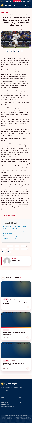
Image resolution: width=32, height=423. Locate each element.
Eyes (17, 246)
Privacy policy (21, 399)
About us (3, 399)
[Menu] (29, 5)
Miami (10, 248)
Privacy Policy (4, 402)
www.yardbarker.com (8, 215)
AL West (7, 12)
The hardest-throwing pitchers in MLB (14, 236)
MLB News (13, 29)
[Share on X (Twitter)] (11, 51)
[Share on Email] (22, 51)
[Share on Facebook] (7, 51)
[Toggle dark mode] (25, 5)
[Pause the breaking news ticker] (30, 1)
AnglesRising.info (10, 5)
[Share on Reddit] (18, 51)
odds (17, 248)
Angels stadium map (6, 409)
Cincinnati (10, 246)
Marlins (4, 248)
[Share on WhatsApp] (14, 51)
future (23, 246)
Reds (3, 251)
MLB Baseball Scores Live (7, 406)
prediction (24, 248)
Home (2, 12)
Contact (20, 402)
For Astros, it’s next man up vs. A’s (13, 238)
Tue (9, 251)
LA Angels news (5, 404)
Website (20, 262)
